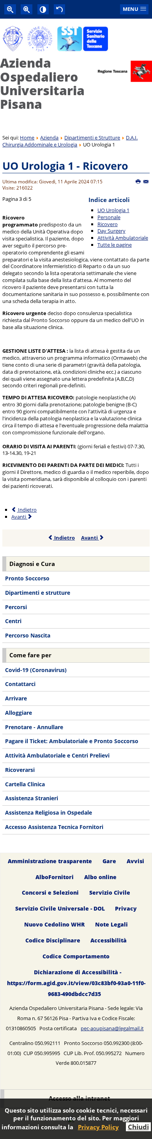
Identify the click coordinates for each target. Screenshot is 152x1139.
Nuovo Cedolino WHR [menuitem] (54, 924)
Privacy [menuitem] (126, 909)
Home (27, 137)
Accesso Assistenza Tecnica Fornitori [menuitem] (54, 827)
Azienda (49, 137)
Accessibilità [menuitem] (108, 940)
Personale (108, 217)
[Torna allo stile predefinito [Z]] (59, 9)
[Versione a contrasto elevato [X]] (43, 9)
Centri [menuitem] (13, 621)
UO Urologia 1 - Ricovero (65, 165)
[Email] (146, 181)
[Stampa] (138, 181)
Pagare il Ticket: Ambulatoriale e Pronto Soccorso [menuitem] (71, 741)
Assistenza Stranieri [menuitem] (31, 798)
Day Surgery (111, 230)
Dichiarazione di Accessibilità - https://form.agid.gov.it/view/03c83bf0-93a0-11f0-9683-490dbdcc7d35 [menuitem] (76, 983)
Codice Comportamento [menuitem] (76, 956)
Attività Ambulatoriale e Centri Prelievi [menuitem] (57, 755)
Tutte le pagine (114, 244)
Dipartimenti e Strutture (92, 137)
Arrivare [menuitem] (16, 698)
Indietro (27, 509)
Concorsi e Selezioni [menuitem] (50, 893)
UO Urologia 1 (113, 210)
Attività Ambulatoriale (122, 237)
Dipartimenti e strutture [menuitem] (37, 592)
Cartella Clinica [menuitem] (25, 784)
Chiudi (138, 1126)
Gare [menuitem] (109, 861)
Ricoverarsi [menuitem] (20, 769)
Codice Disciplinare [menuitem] (52, 940)
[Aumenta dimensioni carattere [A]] (26, 9)
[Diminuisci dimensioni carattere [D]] (10, 9)
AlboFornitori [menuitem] (54, 877)
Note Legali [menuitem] (111, 924)
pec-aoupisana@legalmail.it (112, 1028)
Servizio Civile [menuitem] (109, 893)
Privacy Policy (98, 1127)
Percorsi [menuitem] (16, 607)
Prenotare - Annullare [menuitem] (34, 727)
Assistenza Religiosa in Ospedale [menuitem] (48, 812)
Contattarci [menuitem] (20, 684)
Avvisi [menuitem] (135, 861)
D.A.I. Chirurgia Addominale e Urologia (70, 141)
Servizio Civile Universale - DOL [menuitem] (60, 909)
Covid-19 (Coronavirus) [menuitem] (36, 670)
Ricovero (107, 224)
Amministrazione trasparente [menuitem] (50, 861)
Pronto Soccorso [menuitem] (27, 578)
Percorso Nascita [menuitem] (27, 635)
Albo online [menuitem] (100, 877)
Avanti (19, 516)
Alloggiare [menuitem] (18, 712)
